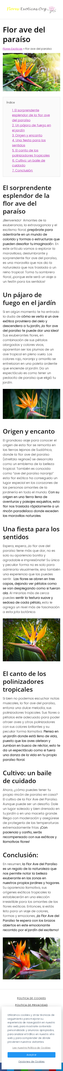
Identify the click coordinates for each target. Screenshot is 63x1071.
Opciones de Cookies (31, 1061)
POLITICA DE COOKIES (31, 998)
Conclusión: (22, 170)
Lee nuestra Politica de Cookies (31, 1048)
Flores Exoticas (12, 49)
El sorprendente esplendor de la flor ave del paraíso (31, 115)
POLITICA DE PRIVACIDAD (31, 1005)
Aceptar (31, 1054)
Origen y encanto (27, 135)
